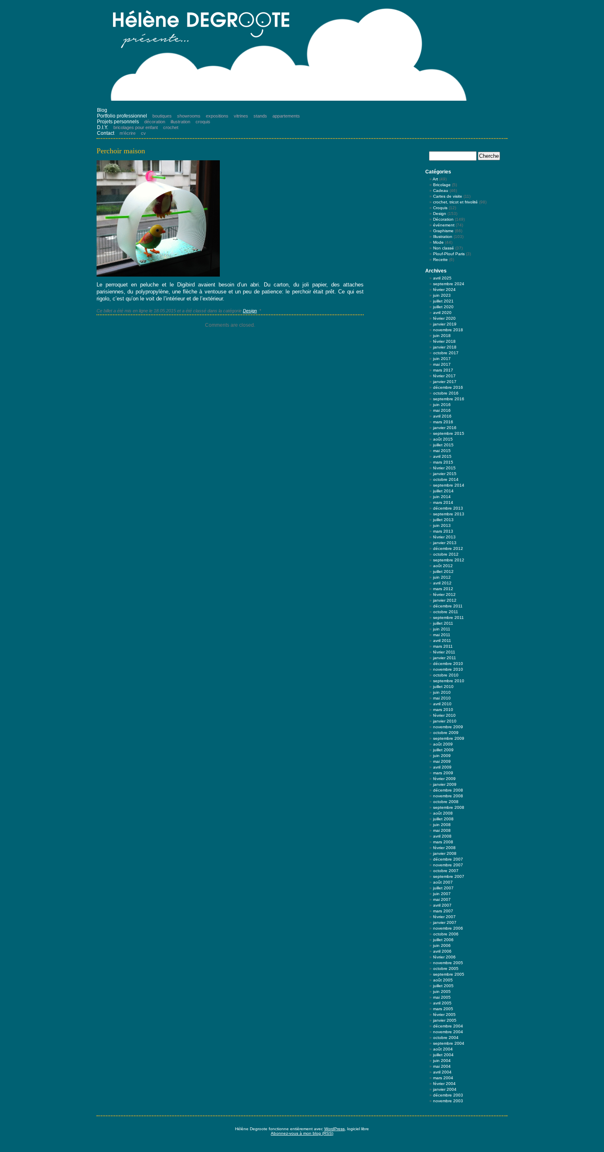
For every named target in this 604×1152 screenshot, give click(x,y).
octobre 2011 (445, 611)
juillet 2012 (443, 571)
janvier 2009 (444, 784)
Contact (105, 133)
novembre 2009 (448, 727)
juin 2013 (442, 525)
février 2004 (444, 1083)
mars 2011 (443, 646)
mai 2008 (442, 830)
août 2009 (443, 744)
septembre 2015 (448, 433)
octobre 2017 (446, 353)
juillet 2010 (443, 686)
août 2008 (443, 813)
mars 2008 (443, 842)
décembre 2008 (448, 790)
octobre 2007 (446, 870)
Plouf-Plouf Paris (449, 254)
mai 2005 (442, 997)
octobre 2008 (446, 801)
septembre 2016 (448, 399)
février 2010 (444, 715)
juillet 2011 (443, 623)
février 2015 (444, 468)
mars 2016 (443, 422)
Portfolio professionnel (122, 116)
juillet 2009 (443, 750)
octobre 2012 (446, 554)
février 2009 (444, 778)
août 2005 (443, 980)
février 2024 (444, 289)
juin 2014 (442, 496)
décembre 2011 (448, 606)
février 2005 (444, 1014)
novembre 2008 (448, 796)
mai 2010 (442, 698)
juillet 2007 (443, 888)
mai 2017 (442, 364)
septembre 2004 (448, 1043)
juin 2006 (442, 945)
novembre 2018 (448, 330)
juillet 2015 (443, 445)
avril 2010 (442, 704)
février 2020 (444, 318)
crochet (170, 127)
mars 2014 (443, 502)
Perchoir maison (121, 151)
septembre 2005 (448, 974)
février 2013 (444, 537)
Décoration (443, 219)
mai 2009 (442, 761)
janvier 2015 (444, 473)
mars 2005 (443, 1009)
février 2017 (444, 376)
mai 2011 (441, 635)
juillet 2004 (443, 1055)
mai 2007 (442, 899)
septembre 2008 (448, 807)
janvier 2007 (444, 922)
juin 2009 (442, 755)
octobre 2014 (446, 479)
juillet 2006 (443, 939)
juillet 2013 (443, 519)
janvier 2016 (444, 427)
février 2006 (444, 957)
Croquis (440, 207)
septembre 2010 (448, 681)
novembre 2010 (448, 669)
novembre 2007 (448, 865)
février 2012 (444, 594)
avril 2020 (442, 312)
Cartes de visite (447, 196)
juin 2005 (442, 991)
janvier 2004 (444, 1089)
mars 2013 (443, 531)
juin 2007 (442, 893)
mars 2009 (443, 773)
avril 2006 (442, 951)
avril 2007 (442, 905)
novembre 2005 (448, 962)
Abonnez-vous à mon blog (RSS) (302, 1133)
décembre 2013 (448, 508)
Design (250, 310)
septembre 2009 (448, 738)
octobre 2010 (446, 675)
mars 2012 (443, 588)
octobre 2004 (446, 1037)
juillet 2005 (443, 985)
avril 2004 (442, 1072)
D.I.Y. (102, 127)
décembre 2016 (448, 387)
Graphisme (443, 231)
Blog (102, 110)
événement (443, 225)
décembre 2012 (448, 548)
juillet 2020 (443, 307)
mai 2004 (442, 1066)
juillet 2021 (443, 301)
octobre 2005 (446, 968)
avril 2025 (442, 278)
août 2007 (443, 882)
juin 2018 (442, 335)
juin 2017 (442, 358)
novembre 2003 (448, 1101)
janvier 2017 (444, 381)
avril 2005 (442, 1003)
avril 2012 (442, 583)
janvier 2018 (444, 347)
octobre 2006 (446, 934)
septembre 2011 (448, 617)
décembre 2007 (448, 859)
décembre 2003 (448, 1095)
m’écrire (128, 133)
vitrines (241, 115)
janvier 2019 (444, 324)
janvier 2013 (444, 542)
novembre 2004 (448, 1032)
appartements (286, 115)
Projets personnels (118, 122)
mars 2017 (443, 370)
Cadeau (440, 190)
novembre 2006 (448, 928)
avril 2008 (442, 836)
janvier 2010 (444, 721)
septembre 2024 (448, 284)
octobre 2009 (446, 732)
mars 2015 (443, 462)
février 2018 (444, 341)
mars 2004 (443, 1078)
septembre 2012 (448, 560)
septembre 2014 (448, 485)
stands (260, 115)
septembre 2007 (448, 876)
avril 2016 (442, 416)
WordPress (334, 1129)
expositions (217, 115)
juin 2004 (442, 1060)
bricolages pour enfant (135, 127)
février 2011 (444, 652)
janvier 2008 (444, 853)
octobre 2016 (446, 393)
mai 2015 (442, 450)
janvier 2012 (444, 600)
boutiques (162, 115)
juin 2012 (442, 577)
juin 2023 (442, 295)
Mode (438, 242)
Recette (440, 259)
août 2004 (443, 1049)
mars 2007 (443, 911)
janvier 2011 (444, 658)
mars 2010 (443, 709)
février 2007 (444, 916)
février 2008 (444, 847)
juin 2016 (442, 404)
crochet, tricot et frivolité (455, 202)
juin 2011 (441, 629)
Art (435, 179)
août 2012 (443, 565)
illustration (180, 121)
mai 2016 (442, 410)
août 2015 (443, 439)
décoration (154, 121)
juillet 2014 (443, 491)
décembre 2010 (448, 663)
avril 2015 (442, 456)
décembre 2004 (448, 1026)
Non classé (443, 248)
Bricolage (442, 184)
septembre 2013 (448, 514)
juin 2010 (442, 692)
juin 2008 (442, 824)
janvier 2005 (444, 1020)
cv (143, 133)
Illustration (442, 236)
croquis (203, 121)
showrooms (189, 115)
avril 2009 (442, 767)
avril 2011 (442, 640)
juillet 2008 (443, 819)
